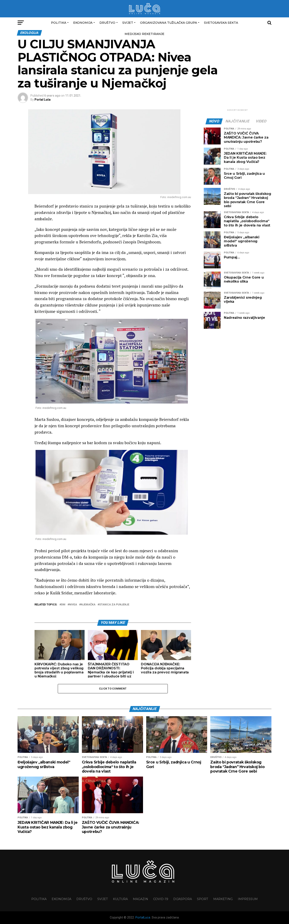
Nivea (73, 604)
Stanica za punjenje (114, 604)
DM (63, 604)
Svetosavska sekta (221, 23)
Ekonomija (82, 23)
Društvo (107, 23)
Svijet (127, 23)
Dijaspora (182, 899)
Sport (202, 899)
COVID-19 (160, 899)
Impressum (248, 899)
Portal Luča (42, 99)
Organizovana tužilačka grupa (168, 23)
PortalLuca (142, 917)
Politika (58, 23)
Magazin (140, 899)
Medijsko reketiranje (144, 34)
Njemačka (88, 604)
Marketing (223, 899)
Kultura (120, 899)
